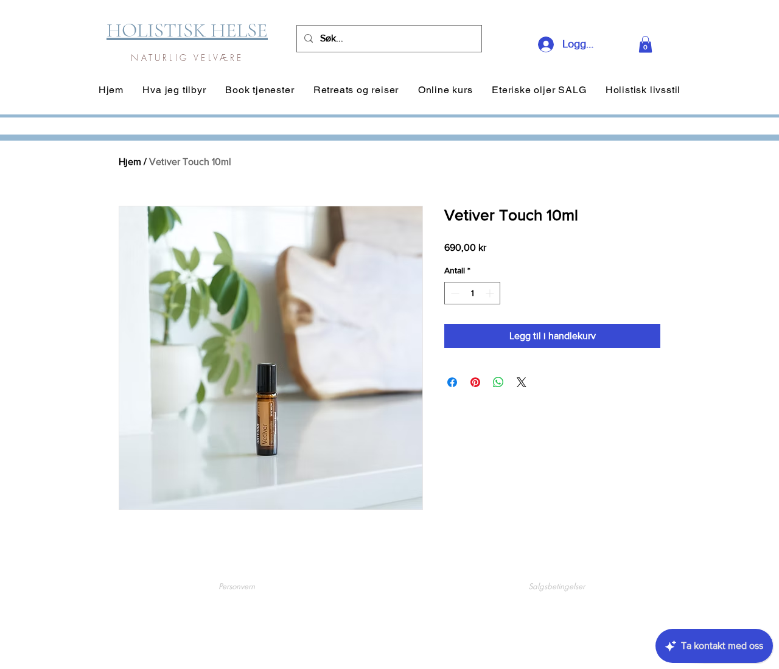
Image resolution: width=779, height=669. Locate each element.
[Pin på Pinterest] (475, 382)
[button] (645, 44)
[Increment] (490, 293)
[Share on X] (521, 382)
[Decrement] (453, 293)
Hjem (130, 161)
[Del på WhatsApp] (498, 382)
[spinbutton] (472, 293)
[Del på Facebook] (452, 382)
